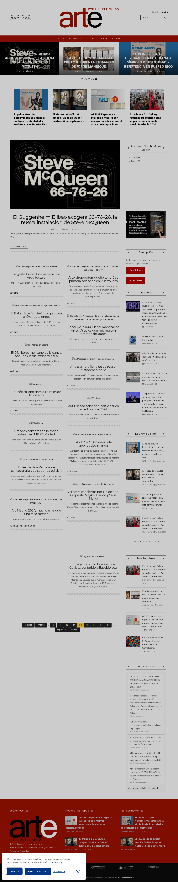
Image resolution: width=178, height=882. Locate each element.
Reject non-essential (38, 871)
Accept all (14, 871)
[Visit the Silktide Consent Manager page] (78, 871)
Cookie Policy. (56, 862)
